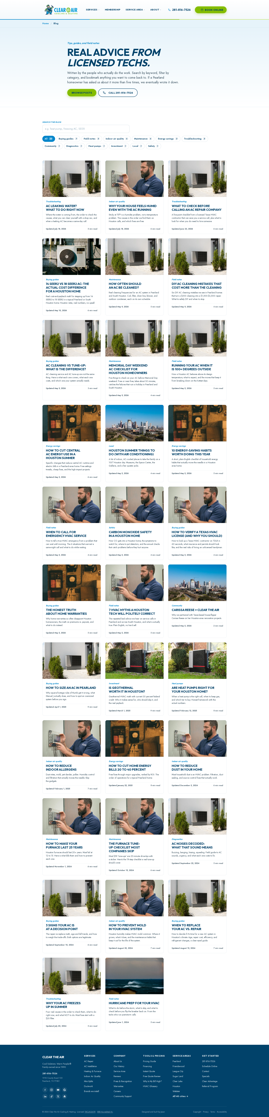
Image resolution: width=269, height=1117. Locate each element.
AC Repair (88, 1061)
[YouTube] (58, 1090)
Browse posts (82, 92)
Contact (205, 1071)
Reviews (117, 1076)
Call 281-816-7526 (121, 92)
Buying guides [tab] (68, 138)
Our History (119, 1066)
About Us (118, 1061)
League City (178, 1071)
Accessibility (222, 1111)
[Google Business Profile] (64, 1090)
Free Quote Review (151, 1076)
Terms (212, 1111)
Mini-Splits (88, 1081)
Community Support (123, 1096)
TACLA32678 (90, 1111)
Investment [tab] (118, 146)
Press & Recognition (123, 1081)
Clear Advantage (209, 1081)
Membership (112, 9)
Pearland (177, 1061)
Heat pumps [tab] (96, 146)
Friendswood (178, 1066)
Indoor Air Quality (92, 1076)
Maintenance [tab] (142, 138)
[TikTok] (51, 1096)
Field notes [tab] (91, 138)
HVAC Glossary (150, 1086)
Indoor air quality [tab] (116, 138)
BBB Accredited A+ (105, 1111)
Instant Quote (149, 1071)
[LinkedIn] (45, 1096)
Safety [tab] (153, 146)
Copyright (197, 1111)
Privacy (205, 1111)
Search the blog (51, 122)
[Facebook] (45, 1090)
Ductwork (88, 1086)
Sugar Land (178, 1076)
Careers (117, 1091)
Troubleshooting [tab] (194, 138)
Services (91, 9)
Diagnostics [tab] (73, 146)
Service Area (134, 9)
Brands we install (91, 1091)
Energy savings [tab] (167, 138)
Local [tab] (137, 146)
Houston (176, 1086)
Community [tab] (52, 146)
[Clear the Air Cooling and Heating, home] (61, 9)
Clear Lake (177, 1081)
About (154, 9)
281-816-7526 (49, 1073)
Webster (176, 1091)
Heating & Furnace (92, 1071)
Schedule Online (209, 1066)
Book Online (214, 9)
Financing (147, 1066)
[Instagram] (51, 1090)
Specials (205, 1076)
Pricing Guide (149, 1061)
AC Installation (90, 1066)
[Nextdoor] (64, 1096)
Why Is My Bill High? (152, 1081)
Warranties (118, 1086)
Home (45, 23)
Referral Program (210, 1086)
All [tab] (48, 138)
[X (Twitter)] (58, 1096)
